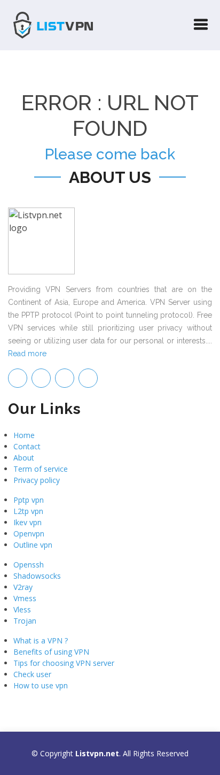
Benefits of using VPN (51, 652)
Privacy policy (36, 480)
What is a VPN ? (40, 640)
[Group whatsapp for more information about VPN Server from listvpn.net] (88, 378)
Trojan (24, 621)
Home (24, 435)
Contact (27, 446)
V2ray (23, 587)
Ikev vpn (27, 522)
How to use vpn (40, 685)
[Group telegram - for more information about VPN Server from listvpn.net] (17, 378)
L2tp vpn (28, 511)
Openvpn (28, 533)
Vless (22, 609)
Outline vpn (32, 545)
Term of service (40, 469)
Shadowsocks (37, 576)
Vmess (24, 598)
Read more (27, 353)
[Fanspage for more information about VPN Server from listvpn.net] (41, 378)
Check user (32, 674)
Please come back (110, 154)
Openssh (28, 564)
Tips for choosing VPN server (63, 663)
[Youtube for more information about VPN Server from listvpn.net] (64, 378)
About (23, 457)
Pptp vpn (28, 500)
